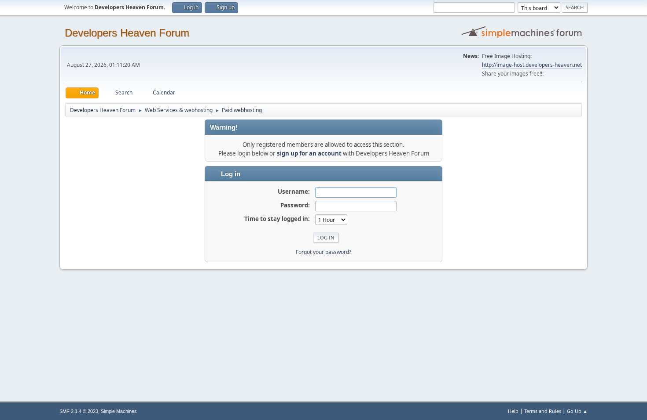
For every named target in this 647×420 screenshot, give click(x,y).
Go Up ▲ (577, 411)
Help (513, 411)
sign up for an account (309, 153)
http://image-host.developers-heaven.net (532, 65)
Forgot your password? (323, 252)
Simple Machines (119, 411)
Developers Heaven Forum (127, 33)
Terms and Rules (542, 411)
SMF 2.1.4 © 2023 (78, 411)
